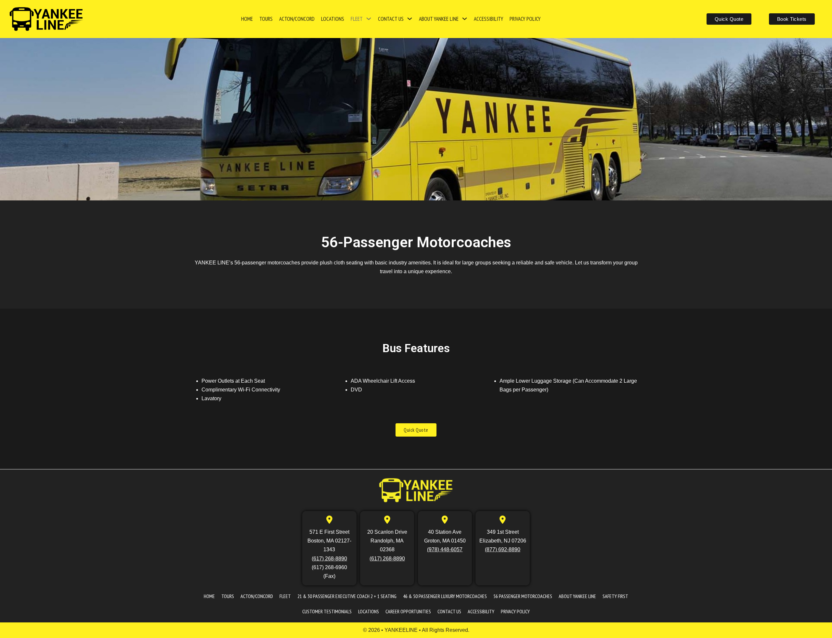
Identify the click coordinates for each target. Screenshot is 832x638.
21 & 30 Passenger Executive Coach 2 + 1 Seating (346, 596)
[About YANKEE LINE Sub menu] (464, 18)
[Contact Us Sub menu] (409, 18)
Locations (332, 18)
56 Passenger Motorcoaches (522, 596)
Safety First (615, 596)
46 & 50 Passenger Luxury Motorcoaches (445, 596)
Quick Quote (729, 19)
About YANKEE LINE (439, 18)
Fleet (357, 18)
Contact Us (391, 18)
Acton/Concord (297, 18)
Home (247, 18)
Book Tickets (792, 19)
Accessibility (488, 18)
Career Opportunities (408, 611)
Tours (266, 18)
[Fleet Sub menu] (368, 18)
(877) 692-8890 (502, 549)
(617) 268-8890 (329, 558)
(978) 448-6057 (444, 549)
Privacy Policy (525, 18)
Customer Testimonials (327, 611)
